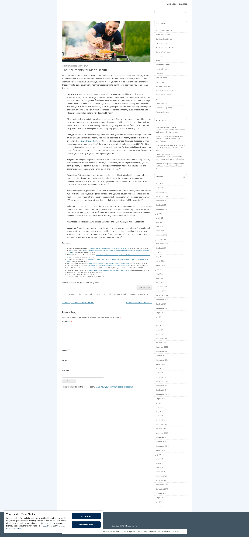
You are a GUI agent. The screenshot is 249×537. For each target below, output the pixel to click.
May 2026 (159, 183)
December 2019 (162, 381)
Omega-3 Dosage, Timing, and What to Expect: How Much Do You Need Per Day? (170, 147)
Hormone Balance (163, 65)
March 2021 (160, 334)
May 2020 (159, 368)
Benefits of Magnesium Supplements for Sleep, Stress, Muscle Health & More (170, 165)
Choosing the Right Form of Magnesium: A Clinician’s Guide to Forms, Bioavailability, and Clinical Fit (170, 156)
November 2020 (162, 351)
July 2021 (159, 317)
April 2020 (159, 373)
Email (65, 360)
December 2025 (162, 196)
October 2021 (161, 304)
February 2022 (161, 287)
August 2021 (160, 312)
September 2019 (162, 394)
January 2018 (161, 480)
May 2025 (159, 222)
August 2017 (160, 497)
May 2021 (159, 325)
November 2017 (162, 489)
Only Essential (86, 524)
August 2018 (160, 450)
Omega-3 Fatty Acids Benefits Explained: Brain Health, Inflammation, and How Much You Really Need (170, 129)
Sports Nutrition (162, 103)
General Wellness (69, 66)
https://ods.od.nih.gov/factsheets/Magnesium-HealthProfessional (109, 263)
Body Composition (163, 34)
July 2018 (159, 454)
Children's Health (162, 43)
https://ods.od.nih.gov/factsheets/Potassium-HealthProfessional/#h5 (109, 266)
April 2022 (159, 278)
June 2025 (159, 218)
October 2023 (161, 248)
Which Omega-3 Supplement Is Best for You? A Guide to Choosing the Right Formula (170, 138)
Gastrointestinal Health (165, 47)
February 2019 (161, 424)
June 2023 (159, 252)
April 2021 (159, 330)
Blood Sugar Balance (164, 30)
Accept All (86, 516)
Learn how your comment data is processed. (114, 387)
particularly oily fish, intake (89, 141)
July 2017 (159, 502)
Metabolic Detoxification (165, 86)
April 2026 (159, 188)
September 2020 (162, 360)
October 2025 (161, 205)
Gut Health (160, 56)
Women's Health (162, 112)
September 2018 (162, 446)
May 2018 (159, 463)
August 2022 (160, 265)
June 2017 (159, 506)
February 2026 (161, 192)
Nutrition (131, 294)
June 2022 (159, 269)
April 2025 (159, 226)
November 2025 (162, 201)
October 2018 (161, 441)
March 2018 (160, 472)
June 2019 (159, 407)
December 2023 (162, 244)
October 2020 (161, 355)
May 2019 (159, 411)
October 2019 (161, 390)
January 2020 (161, 377)
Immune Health (162, 69)
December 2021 (162, 295)
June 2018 (159, 459)
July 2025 (159, 213)
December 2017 (162, 484)
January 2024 (161, 239)
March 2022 (160, 282)
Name (65, 350)
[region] (53, 522)
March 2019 (160, 420)
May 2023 (159, 256)
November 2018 (162, 437)
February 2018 (161, 476)
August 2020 (160, 364)
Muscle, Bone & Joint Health (166, 90)
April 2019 (159, 416)
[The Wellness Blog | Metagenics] (80, 13)
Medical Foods (161, 77)
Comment (67, 321)
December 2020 (162, 347)
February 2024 (161, 235)
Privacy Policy (46, 526)
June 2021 (159, 321)
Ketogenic (159, 73)
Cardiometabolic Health (165, 39)
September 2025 (162, 209)
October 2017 (161, 493)
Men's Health (83, 66)
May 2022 (159, 274)
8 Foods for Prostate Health (139, 302)
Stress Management (164, 108)
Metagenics (144, 294)
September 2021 (162, 308)
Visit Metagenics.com (177, 4)
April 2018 (159, 467)
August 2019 (160, 398)
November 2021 (162, 299)
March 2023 (160, 261)
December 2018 (162, 433)
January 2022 (161, 291)
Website (65, 370)
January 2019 (161, 429)
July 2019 (159, 403)
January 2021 (161, 342)
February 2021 (161, 338)
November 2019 (162, 386)
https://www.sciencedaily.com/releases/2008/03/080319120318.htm (109, 248)
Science (159, 99)
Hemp (158, 60)
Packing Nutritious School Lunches (78, 302)
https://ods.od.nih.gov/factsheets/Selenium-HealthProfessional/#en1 (110, 270)
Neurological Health (163, 95)
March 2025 (160, 231)
